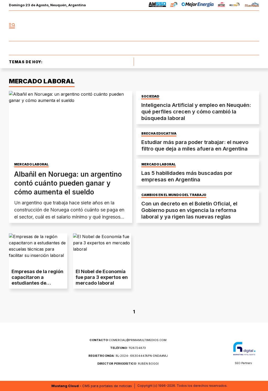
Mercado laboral (31, 164)
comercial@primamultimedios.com (128, 340)
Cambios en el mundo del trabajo (173, 195)
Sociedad (150, 96)
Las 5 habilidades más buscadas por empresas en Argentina (186, 176)
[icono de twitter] (232, 26)
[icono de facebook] (220, 26)
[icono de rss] (255, 26)
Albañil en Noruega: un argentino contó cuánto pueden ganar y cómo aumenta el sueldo (68, 183)
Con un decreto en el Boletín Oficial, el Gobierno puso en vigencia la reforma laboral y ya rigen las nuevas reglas (189, 210)
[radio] (157, 5)
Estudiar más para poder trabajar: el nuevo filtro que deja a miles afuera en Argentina (194, 145)
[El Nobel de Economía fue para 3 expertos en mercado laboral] (102, 249)
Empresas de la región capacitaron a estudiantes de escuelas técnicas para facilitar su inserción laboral (37, 286)
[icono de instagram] (243, 26)
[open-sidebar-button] (12, 26)
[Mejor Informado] (134, 26)
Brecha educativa (158, 133)
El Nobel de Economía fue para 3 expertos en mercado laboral (102, 277)
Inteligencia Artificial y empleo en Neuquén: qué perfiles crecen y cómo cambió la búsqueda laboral (196, 111)
